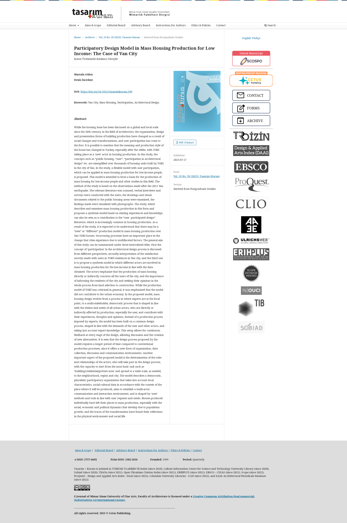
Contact (221, 25)
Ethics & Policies (201, 25)
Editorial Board (116, 25)
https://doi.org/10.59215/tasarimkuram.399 (106, 91)
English (247, 38)
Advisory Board (140, 25)
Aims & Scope (93, 25)
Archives (90, 37)
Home (77, 37)
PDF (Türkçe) (186, 142)
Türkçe (256, 38)
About (73, 25)
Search (271, 25)
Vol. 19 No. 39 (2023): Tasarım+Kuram (119, 37)
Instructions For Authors (171, 25)
